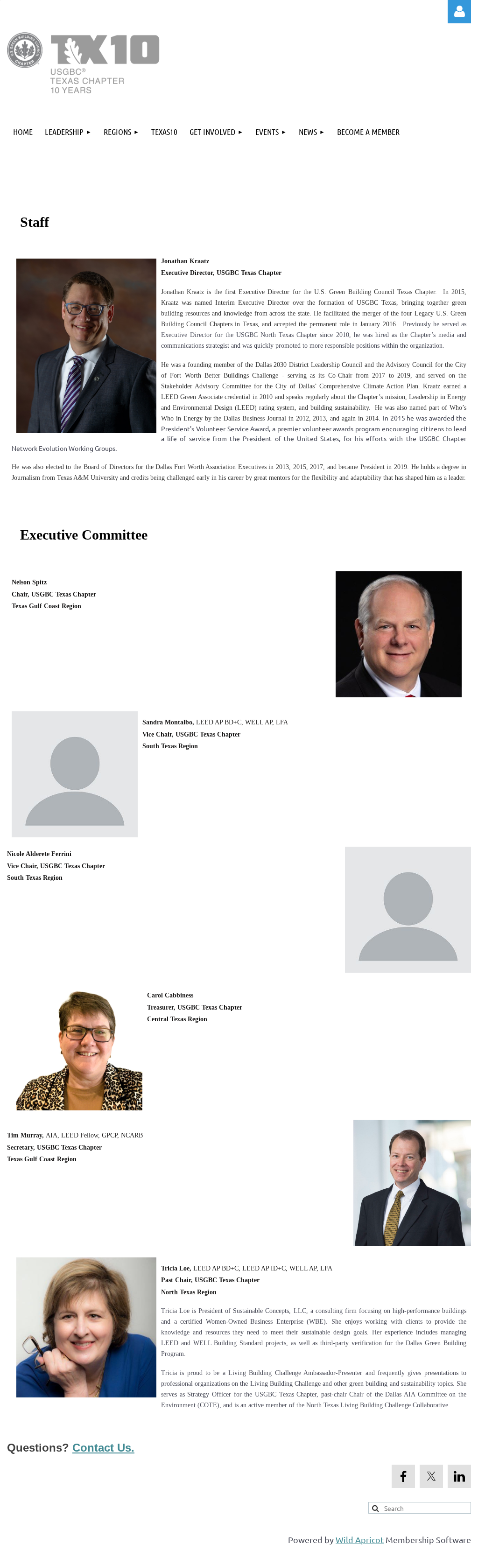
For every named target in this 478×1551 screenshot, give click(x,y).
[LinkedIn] (459, 1476)
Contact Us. (103, 1447)
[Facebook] (403, 1476)
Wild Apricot (360, 1539)
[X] (431, 1476)
